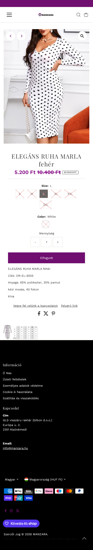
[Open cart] (86, 15)
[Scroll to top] (84, 541)
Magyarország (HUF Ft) (46, 479)
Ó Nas (7, 373)
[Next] (21, 36)
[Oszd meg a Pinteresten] (53, 314)
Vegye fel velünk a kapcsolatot (35, 305)
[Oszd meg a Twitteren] (46, 314)
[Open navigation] (13, 14)
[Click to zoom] (82, 36)
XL (56, 193)
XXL (70, 193)
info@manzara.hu (15, 448)
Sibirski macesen (16, 538)
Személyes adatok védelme (23, 385)
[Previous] (11, 36)
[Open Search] (78, 15)
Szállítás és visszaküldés (21, 398)
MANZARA (40, 534)
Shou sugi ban (66, 538)
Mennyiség (46, 233)
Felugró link (69, 305)
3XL (45, 204)
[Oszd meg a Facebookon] (39, 314)
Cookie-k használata (17, 392)
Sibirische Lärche (42, 538)
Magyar (10, 479)
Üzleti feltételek (14, 379)
